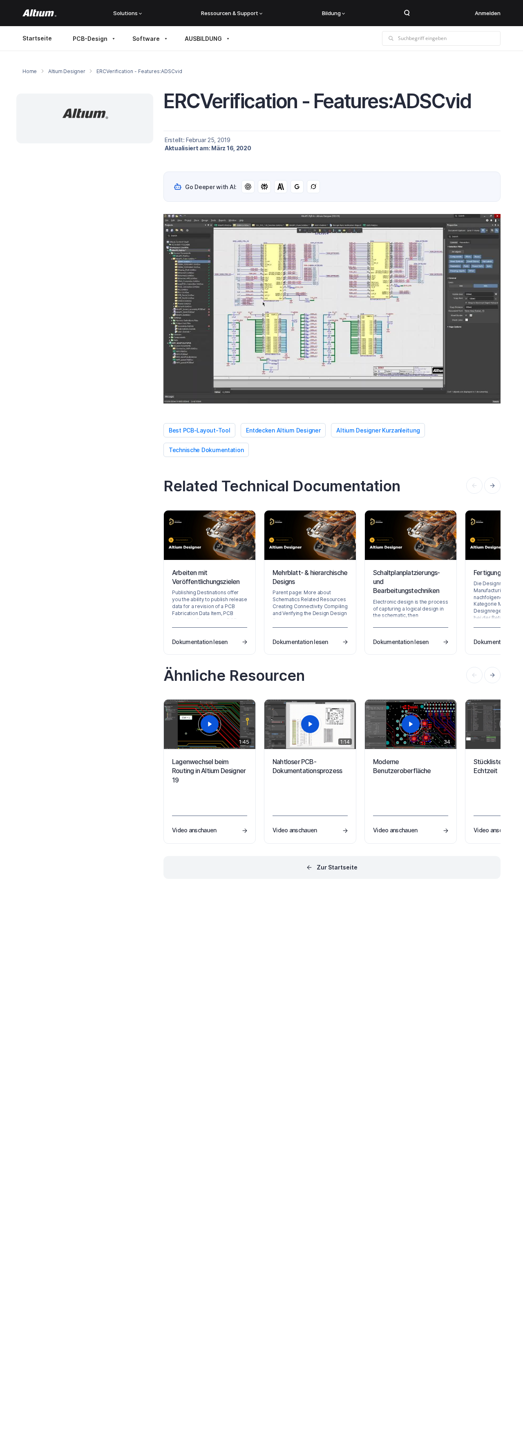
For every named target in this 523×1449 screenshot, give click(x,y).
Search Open (407, 13)
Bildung (331, 13)
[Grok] (313, 186)
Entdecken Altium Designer (283, 430)
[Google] (297, 186)
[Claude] (280, 186)
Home (29, 71)
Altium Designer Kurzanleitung (378, 430)
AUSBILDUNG (203, 38)
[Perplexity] (264, 186)
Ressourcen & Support (229, 13)
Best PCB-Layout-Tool (199, 430)
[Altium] (39, 13)
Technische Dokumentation (206, 449)
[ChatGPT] (248, 186)
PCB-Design (90, 38)
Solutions (125, 13)
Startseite (37, 38)
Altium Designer (66, 71)
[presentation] (492, 485)
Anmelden (488, 13)
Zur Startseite (337, 867)
